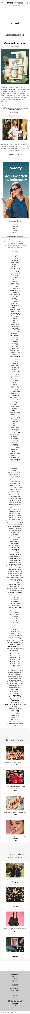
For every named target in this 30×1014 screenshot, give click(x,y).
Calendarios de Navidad (15, 487)
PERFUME (15, 627)
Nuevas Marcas (15, 611)
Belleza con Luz (15, 480)
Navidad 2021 (15, 549)
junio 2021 (15, 360)
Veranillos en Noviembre (15, 708)
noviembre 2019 (15, 393)
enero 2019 (15, 410)
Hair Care (15, 534)
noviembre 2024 (15, 290)
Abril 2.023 (15, 468)
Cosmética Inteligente (15, 498)
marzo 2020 (15, 386)
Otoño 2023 (15, 622)
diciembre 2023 (15, 309)
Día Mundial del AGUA (15, 519)
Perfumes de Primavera (15, 635)
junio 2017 (15, 442)
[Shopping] (15, 877)
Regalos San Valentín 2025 (15, 684)
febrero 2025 (15, 285)
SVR (24, 108)
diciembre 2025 (15, 268)
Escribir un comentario (15, 112)
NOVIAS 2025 (15, 601)
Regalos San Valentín (15, 680)
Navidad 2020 (15, 547)
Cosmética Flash (15, 496)
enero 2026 (15, 266)
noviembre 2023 (15, 311)
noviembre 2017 (15, 434)
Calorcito (20, 243)
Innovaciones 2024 (15, 538)
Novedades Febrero (15, 569)
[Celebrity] (15, 901)
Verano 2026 (15, 719)
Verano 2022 (15, 712)
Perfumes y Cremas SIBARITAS (15, 648)
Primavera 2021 (15, 654)
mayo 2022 (15, 341)
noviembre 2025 (15, 270)
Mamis (20, 247)
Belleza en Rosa (15, 483)
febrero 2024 (15, 305)
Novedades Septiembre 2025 (15, 588)
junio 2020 (15, 380)
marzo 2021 (15, 365)
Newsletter (15, 1003)
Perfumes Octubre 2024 (15, 637)
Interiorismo (15, 539)
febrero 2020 (15, 388)
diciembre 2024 (15, 289)
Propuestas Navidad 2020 (15, 671)
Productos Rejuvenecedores (15, 667)
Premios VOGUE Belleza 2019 (15, 652)
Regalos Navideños (15, 678)
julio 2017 (15, 440)
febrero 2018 (15, 429)
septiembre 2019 (15, 397)
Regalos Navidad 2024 (15, 676)
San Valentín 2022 (15, 693)
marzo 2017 (15, 448)
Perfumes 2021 (15, 631)
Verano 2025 (15, 717)
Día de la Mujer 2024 (15, 511)
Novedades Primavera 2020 (15, 584)
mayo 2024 (15, 300)
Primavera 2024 (15, 659)
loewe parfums (12, 107)
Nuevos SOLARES (15, 613)
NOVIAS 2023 (15, 599)
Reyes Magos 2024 (15, 685)
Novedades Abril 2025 (15, 562)
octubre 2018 (15, 416)
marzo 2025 (15, 283)
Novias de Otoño (15, 605)
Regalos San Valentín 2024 (15, 682)
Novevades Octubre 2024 (15, 594)
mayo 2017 (15, 444)
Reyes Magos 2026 (15, 687)
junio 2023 (15, 318)
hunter (21, 105)
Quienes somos (15, 976)
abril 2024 (15, 302)
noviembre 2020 (15, 373)
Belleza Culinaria (15, 482)
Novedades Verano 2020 (15, 592)
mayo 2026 (15, 259)
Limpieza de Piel (15, 541)
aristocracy (5, 105)
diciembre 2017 (15, 433)
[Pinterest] (15, 1001)
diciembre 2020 (15, 371)
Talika (27, 108)
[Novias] (15, 759)
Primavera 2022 (15, 656)
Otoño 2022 (15, 620)
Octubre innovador (15, 43)
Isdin (25, 105)
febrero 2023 (15, 326)
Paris (15, 624)
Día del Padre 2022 (15, 513)
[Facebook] (9, 1001)
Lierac (7, 107)
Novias (15, 596)
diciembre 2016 (15, 453)
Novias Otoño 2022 (15, 607)
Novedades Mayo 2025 (15, 575)
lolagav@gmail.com (15, 154)
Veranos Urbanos (15, 721)
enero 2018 (15, 431)
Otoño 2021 (15, 618)
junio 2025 (15, 277)
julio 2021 (15, 358)
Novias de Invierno (15, 603)
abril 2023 (15, 322)
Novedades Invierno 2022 (15, 573)
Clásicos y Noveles (15, 489)
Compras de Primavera (15, 493)
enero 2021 (15, 369)
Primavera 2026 (15, 663)
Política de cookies (15, 990)
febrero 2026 (15, 264)
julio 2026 (15, 255)
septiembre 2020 (15, 377)
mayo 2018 (15, 423)
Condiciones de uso (15, 987)
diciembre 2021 (15, 350)
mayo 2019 (15, 403)
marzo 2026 (15, 262)
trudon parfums (12, 109)
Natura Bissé (8, 108)
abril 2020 (15, 384)
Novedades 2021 (15, 556)
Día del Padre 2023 (15, 515)
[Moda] (15, 784)
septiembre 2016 (15, 459)
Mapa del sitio (15, 980)
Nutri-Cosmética (15, 614)
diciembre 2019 (15, 391)
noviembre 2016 (15, 455)
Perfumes (15, 629)
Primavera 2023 (15, 657)
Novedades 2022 (15, 558)
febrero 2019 (15, 408)
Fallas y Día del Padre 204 (15, 526)
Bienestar (15, 226)
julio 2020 (15, 378)
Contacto (15, 982)
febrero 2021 (15, 367)
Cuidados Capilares (15, 504)
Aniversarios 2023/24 (15, 474)
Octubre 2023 (15, 616)
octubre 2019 (15, 395)
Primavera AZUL (15, 665)
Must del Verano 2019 (15, 545)
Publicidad (15, 978)
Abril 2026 (15, 470)
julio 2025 (15, 275)
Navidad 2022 (15, 551)
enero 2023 (15, 328)
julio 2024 (15, 296)
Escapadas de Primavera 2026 (15, 521)
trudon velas (18, 109)
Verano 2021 (15, 710)
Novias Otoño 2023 (15, 609)
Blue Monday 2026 (15, 485)
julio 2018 (15, 420)
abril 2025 (15, 281)
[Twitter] (12, 1001)
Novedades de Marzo (15, 564)
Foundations (15, 532)
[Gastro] (15, 809)
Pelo (15, 626)
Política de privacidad (15, 988)
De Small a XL (15, 506)
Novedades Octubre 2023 (15, 577)
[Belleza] (15, 834)
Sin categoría (15, 700)
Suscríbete (15, 1006)
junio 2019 (15, 401)
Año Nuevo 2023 (15, 476)
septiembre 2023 (15, 315)
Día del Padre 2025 (15, 517)
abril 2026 (15, 260)
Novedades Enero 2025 (15, 568)
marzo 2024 (15, 303)
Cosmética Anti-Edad (15, 495)
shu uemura (17, 108)
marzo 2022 (15, 345)
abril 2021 (15, 363)
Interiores (15, 232)
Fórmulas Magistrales (15, 530)
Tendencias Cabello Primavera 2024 (15, 704)
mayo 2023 (15, 320)
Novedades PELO (15, 583)
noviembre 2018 (15, 414)
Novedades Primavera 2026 (15, 586)
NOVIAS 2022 (15, 598)
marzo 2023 (15, 324)
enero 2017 (15, 451)
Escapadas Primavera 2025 (15, 523)
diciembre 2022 (15, 330)
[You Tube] (21, 1001)
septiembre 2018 (15, 418)
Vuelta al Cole (15, 725)
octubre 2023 (15, 313)
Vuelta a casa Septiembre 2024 (15, 723)
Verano (15, 230)
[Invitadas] (15, 951)
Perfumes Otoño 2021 (15, 639)
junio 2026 (15, 257)
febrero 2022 (15, 347)
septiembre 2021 (15, 356)
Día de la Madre (15, 508)
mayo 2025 (15, 279)
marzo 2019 (15, 406)
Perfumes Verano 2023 (15, 646)
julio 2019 (15, 399)
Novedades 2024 (15, 560)
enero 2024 (15, 307)
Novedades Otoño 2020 (15, 579)
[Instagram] (18, 1001)
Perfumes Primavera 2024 (15, 641)
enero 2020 (15, 390)
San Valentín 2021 (15, 691)
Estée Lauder (17, 105)
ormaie (13, 108)
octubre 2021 (15, 354)
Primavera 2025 (15, 661)
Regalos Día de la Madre (15, 672)
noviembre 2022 (15, 332)
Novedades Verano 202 (15, 590)
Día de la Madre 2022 (15, 510)
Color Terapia (15, 491)
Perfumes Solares (15, 644)
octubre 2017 (15, 436)
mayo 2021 (15, 362)
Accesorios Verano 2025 (15, 472)
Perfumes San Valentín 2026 (15, 642)
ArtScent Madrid (15, 478)
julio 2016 (15, 461)
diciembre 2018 (15, 412)
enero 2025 (15, 287)
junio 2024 (15, 298)
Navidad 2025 (15, 553)
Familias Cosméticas (15, 528)
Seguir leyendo (14, 116)
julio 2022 (15, 337)
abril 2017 (15, 446)
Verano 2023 (15, 714)
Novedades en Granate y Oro (15, 566)
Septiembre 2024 (15, 699)
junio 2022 (15, 339)
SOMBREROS (15, 702)
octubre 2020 (15, 375)
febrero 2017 (15, 449)
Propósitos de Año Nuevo (15, 669)
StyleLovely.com (15, 3)
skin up (21, 108)
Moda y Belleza (15, 543)
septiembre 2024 (15, 294)
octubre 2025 (15, 272)
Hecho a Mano (15, 536)
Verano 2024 (15, 715)
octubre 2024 (15, 292)
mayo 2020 (15, 382)
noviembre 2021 (15, 352)
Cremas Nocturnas (15, 502)
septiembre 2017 (15, 438)
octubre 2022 (15, 333)
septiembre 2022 (15, 335)
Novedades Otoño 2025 (15, 581)
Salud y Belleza (15, 689)
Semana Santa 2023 (15, 697)
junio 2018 (15, 421)
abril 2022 (15, 343)
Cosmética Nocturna (15, 500)
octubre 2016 (15, 457)
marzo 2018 (15, 427)
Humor (15, 228)
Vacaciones (15, 225)
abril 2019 (15, 405)
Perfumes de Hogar (15, 633)
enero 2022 (15, 348)
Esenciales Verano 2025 (15, 525)
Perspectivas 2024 (15, 650)
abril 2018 (15, 425)
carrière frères (11, 105)
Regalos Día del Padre (15, 674)
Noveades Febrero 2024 (15, 554)
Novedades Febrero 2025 (15, 571)
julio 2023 (15, 317)
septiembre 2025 (15, 274)
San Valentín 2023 (15, 695)
